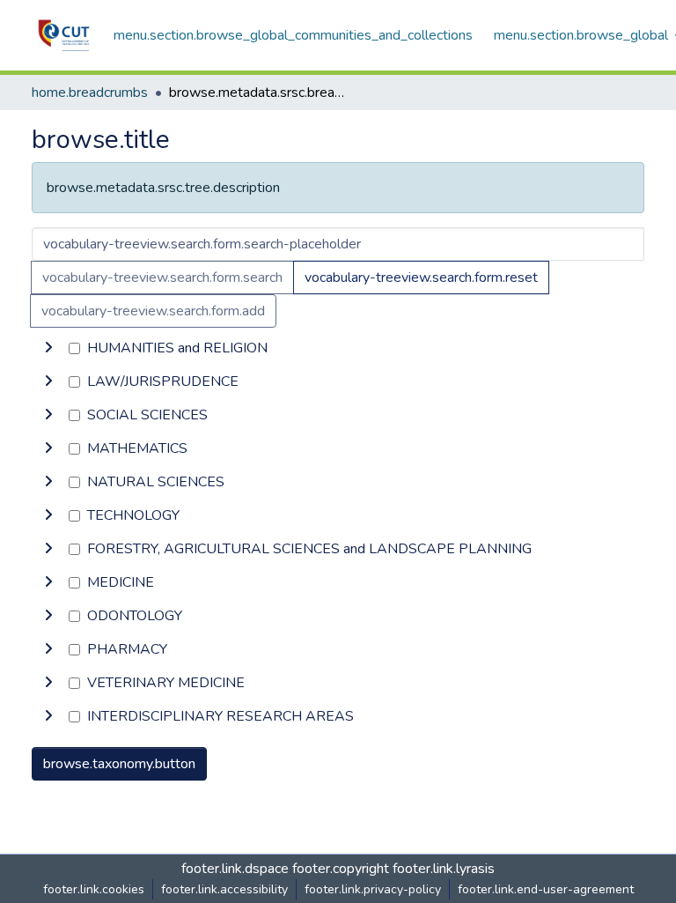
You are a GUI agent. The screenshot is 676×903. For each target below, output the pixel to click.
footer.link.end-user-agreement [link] (546, 889)
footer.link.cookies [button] (93, 889)
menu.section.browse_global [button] (581, 35)
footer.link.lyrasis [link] (444, 868)
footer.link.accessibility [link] (224, 889)
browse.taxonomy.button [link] (119, 763)
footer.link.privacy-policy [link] (373, 889)
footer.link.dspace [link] (235, 868)
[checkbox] (74, 348)
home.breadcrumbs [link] (90, 92)
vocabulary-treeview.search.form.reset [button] (421, 277)
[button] (64, 35)
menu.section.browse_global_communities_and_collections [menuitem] (293, 35)
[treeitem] (338, 381)
